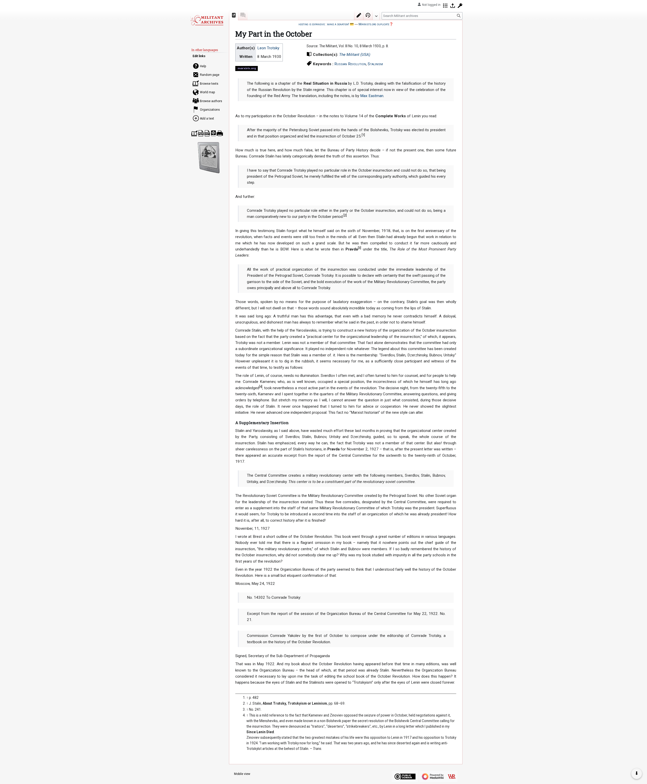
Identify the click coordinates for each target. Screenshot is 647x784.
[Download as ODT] (207, 133)
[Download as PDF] (201, 133)
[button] (376, 15)
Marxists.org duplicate (374, 24)
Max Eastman (371, 96)
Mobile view (242, 774)
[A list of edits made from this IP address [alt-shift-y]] (445, 5)
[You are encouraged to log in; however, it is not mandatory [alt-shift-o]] (452, 5)
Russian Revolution (350, 64)
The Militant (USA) (354, 54)
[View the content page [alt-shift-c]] (233, 15)
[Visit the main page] (207, 20)
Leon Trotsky (268, 48)
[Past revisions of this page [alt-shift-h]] (368, 15)
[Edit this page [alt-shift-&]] (358, 15)
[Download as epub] (213, 133)
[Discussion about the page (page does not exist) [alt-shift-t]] (242, 15)
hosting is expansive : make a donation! (323, 24)
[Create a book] (194, 133)
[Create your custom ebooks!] (209, 158)
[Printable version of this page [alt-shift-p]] (220, 133)
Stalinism (375, 64)
